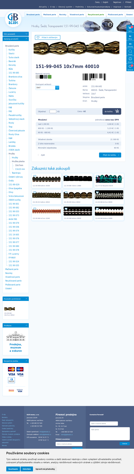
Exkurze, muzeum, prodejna (11, 434)
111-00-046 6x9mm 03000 (103, 218)
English (105, 2)
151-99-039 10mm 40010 (72, 202)
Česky (97, 2)
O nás (4, 414)
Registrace (117, 2)
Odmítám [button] (27, 469)
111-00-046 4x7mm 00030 (103, 202)
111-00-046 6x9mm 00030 (72, 218)
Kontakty (5, 417)
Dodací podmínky (7, 428)
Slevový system (7, 423)
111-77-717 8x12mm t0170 (104, 186)
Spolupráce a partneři (9, 431)
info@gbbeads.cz (44, 432)
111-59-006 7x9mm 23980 (72, 186)
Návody (4, 445)
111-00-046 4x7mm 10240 (41, 218)
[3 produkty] (37, 77)
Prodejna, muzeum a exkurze (16, 347)
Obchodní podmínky (8, 426)
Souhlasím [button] (13, 469)
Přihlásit (128, 2)
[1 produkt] (41, 77)
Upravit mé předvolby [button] (45, 469)
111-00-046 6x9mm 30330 (41, 186)
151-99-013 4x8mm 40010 (41, 202)
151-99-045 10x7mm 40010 (9, 314)
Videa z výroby (7, 437)
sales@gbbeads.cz (45, 434)
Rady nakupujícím (7, 420)
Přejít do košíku (109, 155)
